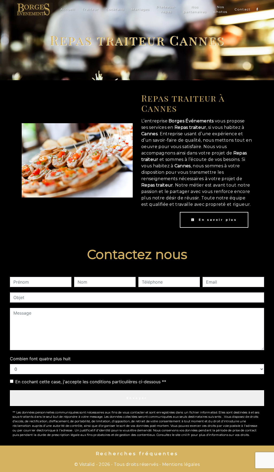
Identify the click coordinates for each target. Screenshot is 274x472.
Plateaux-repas (166, 9)
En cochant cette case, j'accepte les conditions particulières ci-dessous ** (90, 381)
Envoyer (137, 398)
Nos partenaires (195, 9)
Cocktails (115, 9)
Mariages (140, 9)
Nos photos (220, 9)
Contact (242, 9)
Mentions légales (180, 464)
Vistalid (87, 464)
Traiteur (90, 9)
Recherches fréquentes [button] (137, 453)
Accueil (67, 9)
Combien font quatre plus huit (40, 358)
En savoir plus (217, 220)
